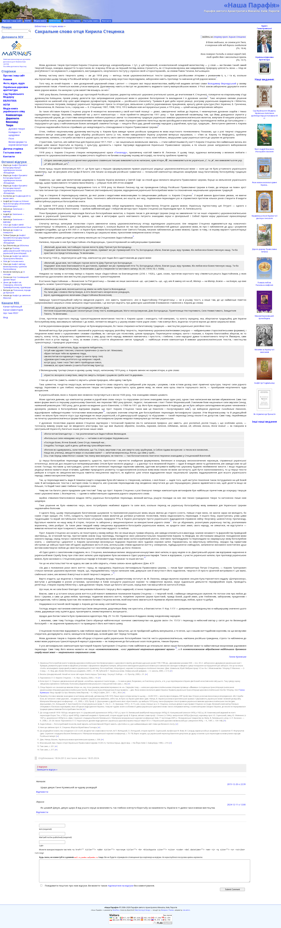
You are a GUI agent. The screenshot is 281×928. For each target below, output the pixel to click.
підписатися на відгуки (120, 885)
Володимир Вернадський (222, 83)
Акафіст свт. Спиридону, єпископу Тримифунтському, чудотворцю (17, 285)
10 (104, 411)
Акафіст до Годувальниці (264, 383)
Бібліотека (55, 21)
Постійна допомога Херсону (14, 66)
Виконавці (12, 121)
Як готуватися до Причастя (264, 414)
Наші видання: (264, 79)
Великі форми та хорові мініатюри (18, 143)
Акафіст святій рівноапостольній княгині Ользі (17, 226)
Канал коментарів (13, 309)
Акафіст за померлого (12, 231)
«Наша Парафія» (252, 4)
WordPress (116, 910)
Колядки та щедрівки (14, 133)
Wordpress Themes (167, 910)
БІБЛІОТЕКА (9, 100)
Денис (6, 282)
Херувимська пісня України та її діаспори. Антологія (264, 217)
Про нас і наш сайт (12, 21)
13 (113, 573)
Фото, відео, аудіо (14, 83)
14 (176, 648)
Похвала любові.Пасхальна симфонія (264, 283)
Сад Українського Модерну (13, 95)
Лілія (5, 261)
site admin (186, 910)
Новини (7, 79)
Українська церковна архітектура (15, 88)
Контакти (106, 21)
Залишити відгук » (47, 769)
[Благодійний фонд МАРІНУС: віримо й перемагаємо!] (16, 48)
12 (145, 557)
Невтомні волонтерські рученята (16, 59)
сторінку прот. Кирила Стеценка (229, 36)
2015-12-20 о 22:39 (236, 784)
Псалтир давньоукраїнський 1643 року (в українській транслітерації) (17, 251)
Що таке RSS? (10, 312)
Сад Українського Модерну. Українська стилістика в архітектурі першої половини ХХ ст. (264, 114)
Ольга (5, 225)
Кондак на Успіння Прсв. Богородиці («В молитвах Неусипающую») (16, 203)
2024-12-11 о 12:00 (236, 804)
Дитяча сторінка (72, 21)
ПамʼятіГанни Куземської (264, 27)
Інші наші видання (264, 421)
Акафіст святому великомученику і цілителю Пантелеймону (15, 266)
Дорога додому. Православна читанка (264, 250)
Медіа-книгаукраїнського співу (14, 110)
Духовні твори (16, 128)
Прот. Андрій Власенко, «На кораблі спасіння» (264, 150)
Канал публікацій (12, 306)
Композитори (14, 114)
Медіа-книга (40, 21)
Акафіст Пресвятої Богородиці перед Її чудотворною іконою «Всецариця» (15, 169)
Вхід (5, 317)
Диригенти (12, 118)
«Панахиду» (120, 152)
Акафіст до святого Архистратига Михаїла (15, 257)
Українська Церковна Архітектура (264, 58)
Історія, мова (56, 26)
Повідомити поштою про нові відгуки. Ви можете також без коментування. (99, 885)
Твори (9, 125)
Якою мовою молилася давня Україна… (264, 183)
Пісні (11, 138)
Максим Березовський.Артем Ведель (264, 317)
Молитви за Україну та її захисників (264, 350)
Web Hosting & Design (142, 910)
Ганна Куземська (237, 656)
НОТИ (28, 21)
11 (171, 521)
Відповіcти (42, 791)
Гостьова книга (91, 21)
